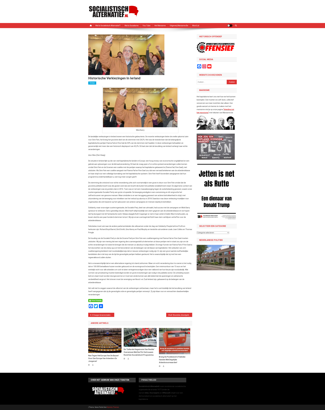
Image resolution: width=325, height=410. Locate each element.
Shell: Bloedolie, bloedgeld (178, 315)
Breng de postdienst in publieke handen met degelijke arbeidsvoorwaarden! (172, 359)
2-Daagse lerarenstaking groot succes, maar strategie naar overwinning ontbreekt (103, 315)
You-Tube (146, 26)
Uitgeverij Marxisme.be (179, 26)
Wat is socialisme (132, 26)
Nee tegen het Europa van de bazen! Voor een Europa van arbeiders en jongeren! (103, 358)
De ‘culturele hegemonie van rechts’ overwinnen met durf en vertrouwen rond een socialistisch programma (139, 352)
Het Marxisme (160, 26)
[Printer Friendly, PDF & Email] (95, 300)
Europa (92, 83)
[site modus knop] (229, 25)
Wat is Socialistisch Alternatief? (107, 26)
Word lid (195, 26)
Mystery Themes (113, 407)
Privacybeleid (148, 380)
